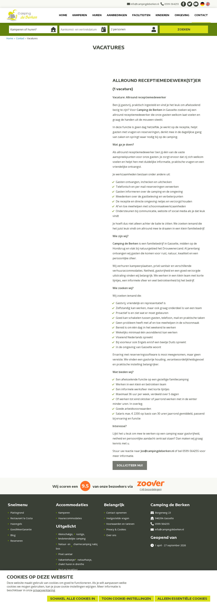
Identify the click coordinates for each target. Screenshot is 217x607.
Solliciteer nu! (130, 465)
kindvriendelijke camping (72, 538)
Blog (12, 535)
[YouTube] (196, 4)
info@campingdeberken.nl (169, 529)
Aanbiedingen (117, 15)
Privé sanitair (65, 554)
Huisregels (16, 523)
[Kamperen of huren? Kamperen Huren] (33, 29)
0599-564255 (162, 523)
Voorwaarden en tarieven (120, 523)
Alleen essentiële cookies (182, 598)
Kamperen (79, 15)
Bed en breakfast (68, 569)
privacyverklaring (44, 590)
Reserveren (16, 540)
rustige (80, 534)
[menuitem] (63, 15)
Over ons (111, 535)
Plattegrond (17, 512)
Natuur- (63, 544)
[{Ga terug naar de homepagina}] (21, 15)
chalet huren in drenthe (71, 564)
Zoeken (183, 29)
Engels (208, 4)
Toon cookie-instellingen (126, 598)
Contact (201, 15)
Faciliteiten (141, 15)
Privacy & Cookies (116, 529)
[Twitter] (189, 4)
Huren (97, 15)
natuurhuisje (84, 559)
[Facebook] (183, 4)
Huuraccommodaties (70, 518)
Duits (202, 4)
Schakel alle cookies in (72, 598)
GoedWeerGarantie (21, 529)
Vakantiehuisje (66, 559)
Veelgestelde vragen (117, 518)
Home (63, 15)
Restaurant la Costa (21, 518)
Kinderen (162, 15)
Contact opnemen (116, 512)
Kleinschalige (65, 534)
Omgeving (182, 15)
